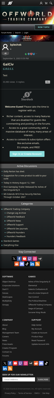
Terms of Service (25, 393)
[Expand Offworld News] (5, 221)
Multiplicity (7, 300)
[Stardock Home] (10, 3)
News (4, 340)
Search (18, 32)
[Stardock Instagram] (34, 258)
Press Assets (7, 344)
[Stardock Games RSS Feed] (37, 263)
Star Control (33, 297)
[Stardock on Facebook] (19, 258)
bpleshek (15, 44)
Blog (4, 328)
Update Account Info (40, 344)
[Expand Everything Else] (2, 245)
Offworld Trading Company (40, 304)
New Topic (44, 27)
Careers (5, 336)
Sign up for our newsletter (17, 374)
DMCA (37, 393)
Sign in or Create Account (27, 153)
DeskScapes (7, 297)
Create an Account (39, 332)
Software (7, 276)
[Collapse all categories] (51, 208)
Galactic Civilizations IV (38, 289)
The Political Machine (37, 300)
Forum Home (6, 32)
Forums (5, 355)
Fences (5, 293)
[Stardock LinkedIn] (32, 263)
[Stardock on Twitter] (14, 258)
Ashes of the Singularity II (39, 281)
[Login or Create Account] (41, 3)
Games (32, 276)
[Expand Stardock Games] (2, 241)
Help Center (37, 325)
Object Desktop (9, 281)
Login (26, 32)
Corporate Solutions (11, 285)
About (5, 325)
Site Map (45, 393)
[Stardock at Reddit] (16, 263)
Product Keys (37, 336)
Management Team (10, 332)
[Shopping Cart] (46, 3)
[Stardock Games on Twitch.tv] (29, 258)
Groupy (5, 304)
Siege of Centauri (35, 308)
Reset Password (38, 340)
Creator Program (9, 348)
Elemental (32, 285)
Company (7, 319)
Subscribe (43, 379)
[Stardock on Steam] (40, 258)
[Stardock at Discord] (21, 263)
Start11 (5, 289)
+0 (5, 53)
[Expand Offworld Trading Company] (2, 209)
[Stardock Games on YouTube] (24, 258)
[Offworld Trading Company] (27, 15)
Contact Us (7, 352)
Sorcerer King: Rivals (37, 312)
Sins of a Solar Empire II (38, 293)
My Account (37, 328)
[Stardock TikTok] (27, 263)
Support (36, 319)
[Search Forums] (51, 3)
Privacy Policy (10, 393)
